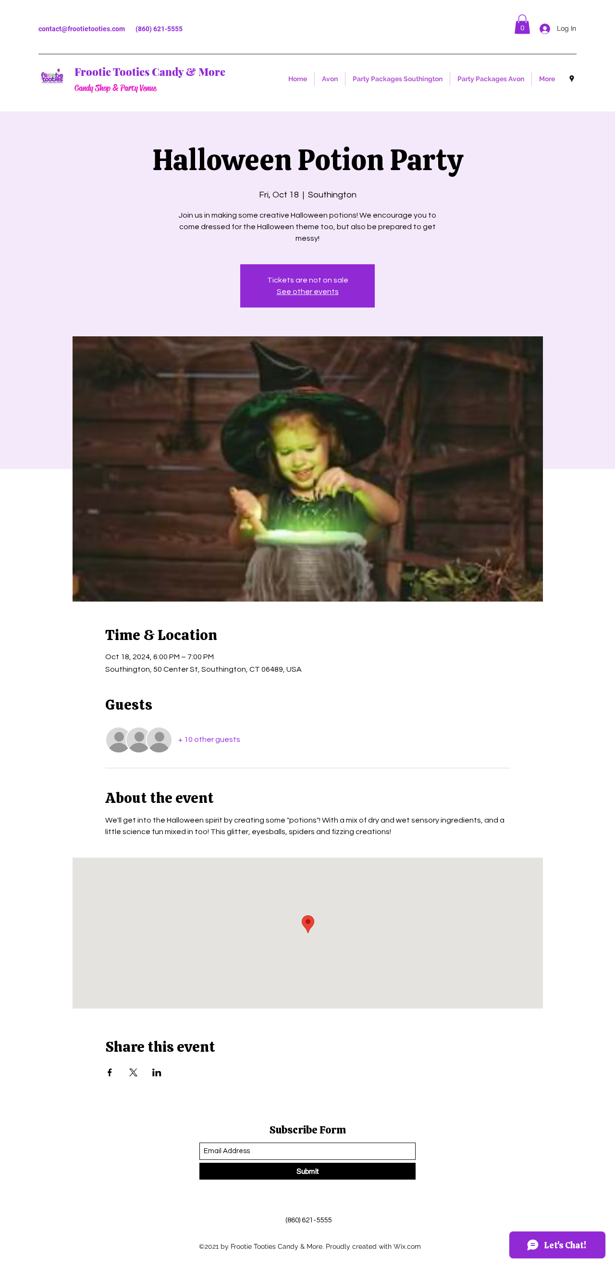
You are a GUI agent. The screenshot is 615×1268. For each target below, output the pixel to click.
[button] (522, 24)
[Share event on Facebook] (109, 1072)
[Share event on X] (133, 1072)
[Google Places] (572, 79)
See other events (308, 291)
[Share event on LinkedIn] (156, 1072)
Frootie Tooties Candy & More (149, 71)
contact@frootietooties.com (81, 29)
